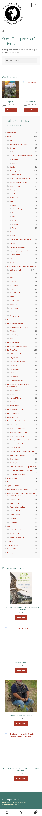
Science (12, 243)
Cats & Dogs (14, 285)
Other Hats (13, 394)
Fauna (14, 216)
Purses (12, 338)
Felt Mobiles (14, 377)
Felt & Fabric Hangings (17, 361)
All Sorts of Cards (15, 270)
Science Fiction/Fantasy (17, 247)
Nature (12, 201)
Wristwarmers (14, 406)
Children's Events (15, 499)
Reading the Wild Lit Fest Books (20, 239)
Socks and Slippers (13, 549)
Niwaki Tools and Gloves (18, 455)
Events (9, 319)
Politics (12, 236)
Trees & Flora (14, 312)
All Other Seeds (15, 425)
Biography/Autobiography (18, 144)
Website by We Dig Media (10, 805)
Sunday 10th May (15, 515)
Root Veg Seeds (15, 463)
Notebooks (13, 304)
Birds (14, 205)
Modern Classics (15, 197)
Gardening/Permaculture (18, 182)
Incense (9, 482)
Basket (32, 810)
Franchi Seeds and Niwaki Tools (17, 421)
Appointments (12, 133)
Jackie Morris (14, 194)
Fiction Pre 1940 (12, 417)
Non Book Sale (15, 534)
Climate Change (17, 209)
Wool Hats (13, 402)
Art (11, 140)
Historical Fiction (15, 186)
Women (12, 262)
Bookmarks (13, 148)
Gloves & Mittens (15, 390)
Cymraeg (15, 159)
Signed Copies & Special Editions (20, 251)
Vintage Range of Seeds (17, 474)
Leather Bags (14, 335)
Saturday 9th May (15, 511)
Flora (14, 220)
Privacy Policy (6, 802)
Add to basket (31, 110)
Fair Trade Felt (12, 350)
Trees (14, 228)
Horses (12, 297)
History (12, 190)
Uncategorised (12, 553)
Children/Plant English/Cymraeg (21, 156)
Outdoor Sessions (15, 503)
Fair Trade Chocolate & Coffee (17, 346)
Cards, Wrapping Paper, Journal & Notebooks (22, 266)
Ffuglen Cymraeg (15, 175)
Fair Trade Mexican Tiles (15, 409)
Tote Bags (13, 522)
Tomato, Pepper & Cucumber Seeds (21, 470)
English (14, 163)
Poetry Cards (14, 308)
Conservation (16, 213)
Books (9, 136)
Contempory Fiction (16, 171)
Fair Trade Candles (13, 342)
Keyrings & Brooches (17, 381)
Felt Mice (13, 373)
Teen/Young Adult (16, 255)
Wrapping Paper (15, 316)
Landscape (15, 224)
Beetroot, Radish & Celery (18, 432)
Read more (10, 110)
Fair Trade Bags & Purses (15, 323)
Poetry (12, 232)
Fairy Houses (14, 358)
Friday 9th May (12, 478)
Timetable (13, 518)
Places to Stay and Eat (17, 507)
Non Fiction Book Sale (17, 537)
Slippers (10, 541)
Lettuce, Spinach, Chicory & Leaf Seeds (22, 451)
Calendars (13, 281)
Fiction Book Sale (15, 530)
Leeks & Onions (15, 448)
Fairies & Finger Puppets (18, 354)
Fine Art (12, 289)
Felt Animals (14, 365)
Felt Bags (13, 331)
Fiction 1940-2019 (13, 413)
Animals (12, 274)
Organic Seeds (14, 459)
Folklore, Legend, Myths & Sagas (20, 178)
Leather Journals (15, 300)
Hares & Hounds (15, 293)
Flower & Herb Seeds (16, 444)
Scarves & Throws (15, 398)
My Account (7, 812)
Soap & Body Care (13, 545)
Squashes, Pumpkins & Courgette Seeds (23, 467)
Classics (12, 167)
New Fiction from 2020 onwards (17, 490)
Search (21, 812)
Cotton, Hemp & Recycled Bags (20, 327)
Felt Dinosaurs (14, 369)
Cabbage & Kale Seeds (17, 436)
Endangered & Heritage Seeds (19, 440)
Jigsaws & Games (13, 486)
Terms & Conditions (19, 802)
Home (6, 31)
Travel (12, 259)
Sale (8, 526)
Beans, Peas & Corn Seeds (18, 428)
